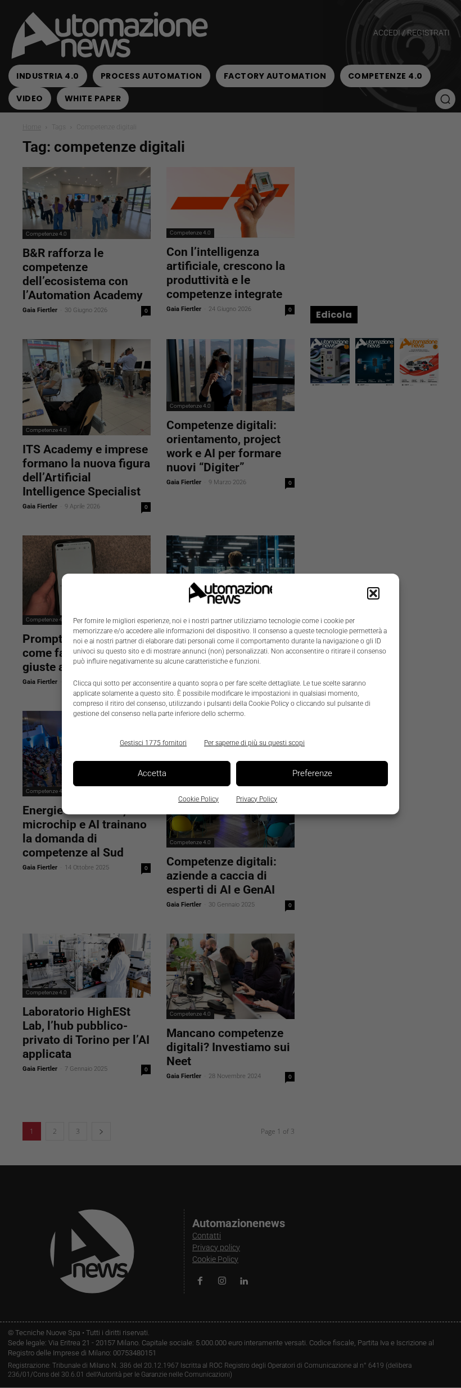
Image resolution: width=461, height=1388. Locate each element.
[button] (373, 593)
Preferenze (312, 773)
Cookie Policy (198, 799)
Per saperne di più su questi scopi (254, 743)
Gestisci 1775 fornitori (153, 743)
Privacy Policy (256, 799)
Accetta (152, 773)
